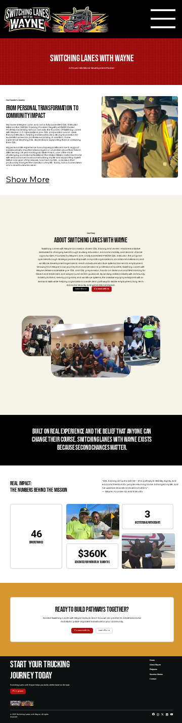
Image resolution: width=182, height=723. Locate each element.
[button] (82, 630)
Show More (28, 179)
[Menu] (163, 18)
